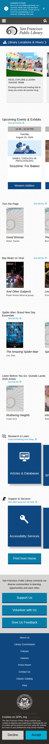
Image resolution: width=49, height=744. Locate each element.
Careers (24, 658)
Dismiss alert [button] (44, 9)
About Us (24, 637)
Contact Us (24, 672)
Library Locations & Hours (26, 42)
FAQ (24, 685)
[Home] (24, 30)
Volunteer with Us (24, 610)
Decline (13, 735)
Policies (25, 651)
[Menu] (4, 20)
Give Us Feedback (24, 622)
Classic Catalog (24, 678)
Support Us (24, 597)
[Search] (45, 20)
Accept (36, 735)
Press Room (24, 665)
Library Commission (24, 644)
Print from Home (24, 558)
